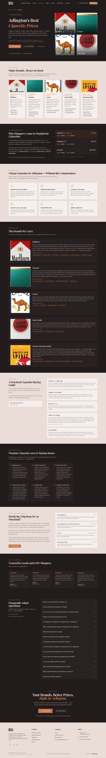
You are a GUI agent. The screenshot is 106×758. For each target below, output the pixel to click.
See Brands (41, 46)
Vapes (34, 3)
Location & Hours (59, 735)
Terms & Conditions (20, 754)
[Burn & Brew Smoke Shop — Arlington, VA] (11, 3)
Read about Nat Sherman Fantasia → (56, 424)
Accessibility (29, 754)
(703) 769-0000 (84, 3)
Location (67, 3)
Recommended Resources (61, 739)
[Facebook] (13, 744)
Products (14, 9)
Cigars (47, 3)
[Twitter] (17, 744)
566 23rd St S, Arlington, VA (17, 616)
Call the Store (61, 711)
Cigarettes (40, 3)
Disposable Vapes (36, 735)
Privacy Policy (12, 754)
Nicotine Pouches (25, 3)
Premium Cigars (36, 739)
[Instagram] (10, 744)
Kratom (53, 3)
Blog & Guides (58, 737)
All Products (60, 3)
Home (10, 9)
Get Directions (93, 3)
